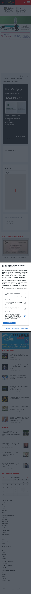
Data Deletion (6, 328)
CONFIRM (9, 323)
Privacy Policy (24, 328)
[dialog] (15, 297)
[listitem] (15, 294)
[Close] (27, 265)
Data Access (15, 328)
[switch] (25, 297)
